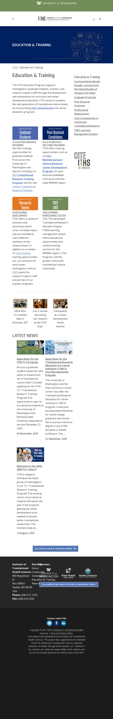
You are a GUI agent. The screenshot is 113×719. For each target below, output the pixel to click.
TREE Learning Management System (86, 132)
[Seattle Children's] (88, 572)
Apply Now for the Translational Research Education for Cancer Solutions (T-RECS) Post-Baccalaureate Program (59, 367)
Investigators (39, 575)
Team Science (22, 253)
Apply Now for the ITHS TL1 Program (27, 360)
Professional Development (81, 111)
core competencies (42, 108)
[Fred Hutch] (68, 572)
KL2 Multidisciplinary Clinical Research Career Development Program (55, 163)
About (35, 568)
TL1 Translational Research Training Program (23, 178)
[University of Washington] (48, 572)
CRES (15, 272)
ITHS (15, 67)
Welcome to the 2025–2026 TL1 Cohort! (30, 468)
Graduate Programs (85, 97)
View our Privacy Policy (62, 633)
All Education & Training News (53, 548)
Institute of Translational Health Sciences (21, 568)
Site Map (37, 564)
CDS (19, 260)
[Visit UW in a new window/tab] (56, 3)
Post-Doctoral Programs (82, 103)
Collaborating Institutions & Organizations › (69, 584)
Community (38, 572)
